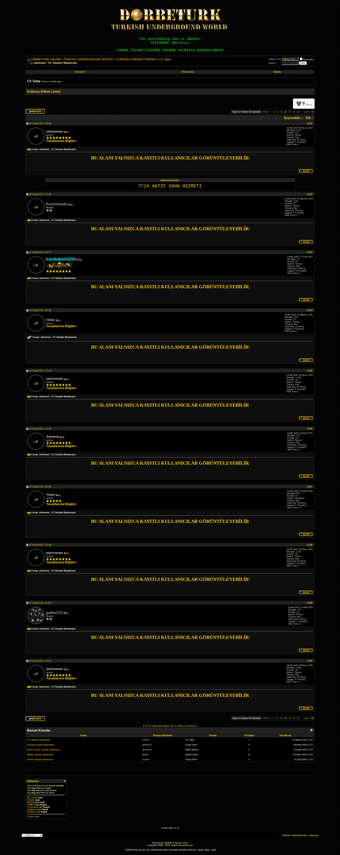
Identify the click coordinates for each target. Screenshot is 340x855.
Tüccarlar (79, 72)
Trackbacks (33, 807)
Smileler (31, 800)
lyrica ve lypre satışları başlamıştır (43, 749)
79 (298, 259)
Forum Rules (33, 816)
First (265, 112)
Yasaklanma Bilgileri (61, 141)
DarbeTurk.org (299, 835)
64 (296, 496)
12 (281, 112)
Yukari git (313, 835)
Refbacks (31, 812)
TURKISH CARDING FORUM (136, 59)
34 (298, 612)
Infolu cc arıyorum (186, 726)
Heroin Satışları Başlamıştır (40, 759)
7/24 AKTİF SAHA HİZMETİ (170, 186)
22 (294, 203)
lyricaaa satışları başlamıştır (40, 745)
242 (298, 435)
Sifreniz (272, 63)
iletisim (286, 835)
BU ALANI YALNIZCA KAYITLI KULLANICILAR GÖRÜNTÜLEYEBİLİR (170, 157)
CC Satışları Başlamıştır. (39, 740)
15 (294, 112)
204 (296, 317)
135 (296, 201)
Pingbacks (32, 809)
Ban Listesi (188, 72)
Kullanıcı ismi (275, 59)
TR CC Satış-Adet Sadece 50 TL (160, 726)
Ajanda (277, 72)
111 (296, 132)
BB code (31, 797)
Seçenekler (292, 118)
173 (299, 609)
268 (298, 493)
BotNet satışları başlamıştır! (40, 754)
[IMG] (29, 802)
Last (307, 112)
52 (297, 438)
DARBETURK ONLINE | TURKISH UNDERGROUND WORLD (72, 59)
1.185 (298, 130)
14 (289, 112)
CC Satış (165, 59)
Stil (308, 118)
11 (277, 112)
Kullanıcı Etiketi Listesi (44, 91)
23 (298, 112)
